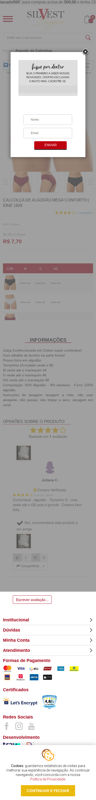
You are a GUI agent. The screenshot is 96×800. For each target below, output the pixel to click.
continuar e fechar (48, 791)
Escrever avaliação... (32, 599)
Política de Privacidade (47, 779)
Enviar (51, 145)
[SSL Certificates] (20, 702)
